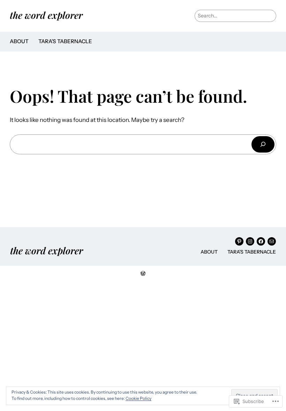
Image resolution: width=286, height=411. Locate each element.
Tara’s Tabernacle (65, 41)
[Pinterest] (239, 241)
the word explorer (46, 15)
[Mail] (272, 241)
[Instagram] (250, 241)
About (19, 41)
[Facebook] (261, 241)
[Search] (262, 144)
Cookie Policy (138, 398)
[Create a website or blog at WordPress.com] (143, 274)
